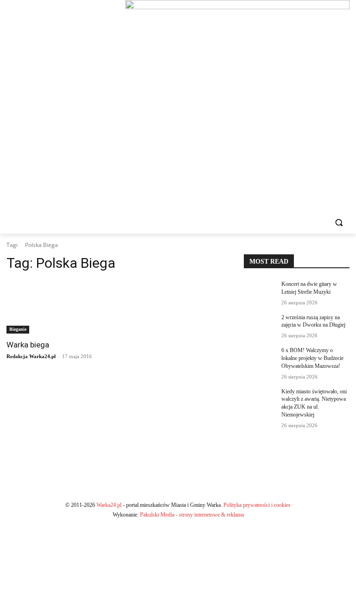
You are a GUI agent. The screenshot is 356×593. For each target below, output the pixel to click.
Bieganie (17, 329)
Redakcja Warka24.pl (31, 356)
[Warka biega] (59, 307)
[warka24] (59, 105)
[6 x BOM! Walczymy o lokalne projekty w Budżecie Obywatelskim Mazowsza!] (259, 358)
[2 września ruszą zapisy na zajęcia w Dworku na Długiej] (259, 325)
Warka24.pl (108, 505)
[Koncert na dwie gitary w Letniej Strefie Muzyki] (259, 291)
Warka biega (27, 344)
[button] (339, 222)
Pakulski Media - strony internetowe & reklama (192, 514)
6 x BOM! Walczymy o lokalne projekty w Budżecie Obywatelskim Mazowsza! (312, 358)
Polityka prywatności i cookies (257, 505)
